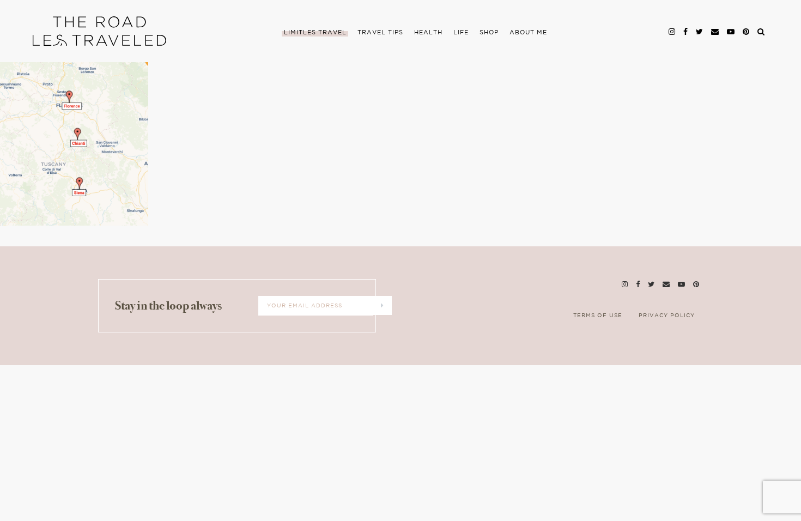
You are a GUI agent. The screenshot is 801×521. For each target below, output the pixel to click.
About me (528, 32)
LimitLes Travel (315, 32)
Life (461, 32)
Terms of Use (597, 315)
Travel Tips (380, 32)
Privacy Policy (667, 315)
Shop (489, 32)
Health (428, 32)
